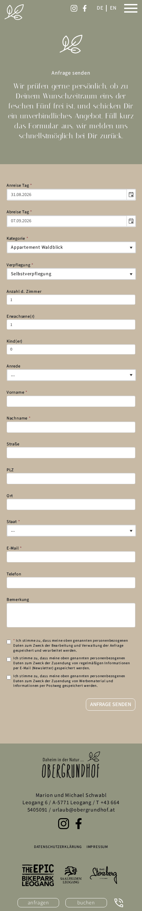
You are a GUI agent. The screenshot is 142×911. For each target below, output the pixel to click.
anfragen (38, 902)
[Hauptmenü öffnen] (130, 8)
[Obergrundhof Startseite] (14, 12)
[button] (131, 194)
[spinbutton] (71, 299)
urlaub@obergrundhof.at (84, 809)
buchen (86, 902)
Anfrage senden (110, 704)
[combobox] (67, 194)
